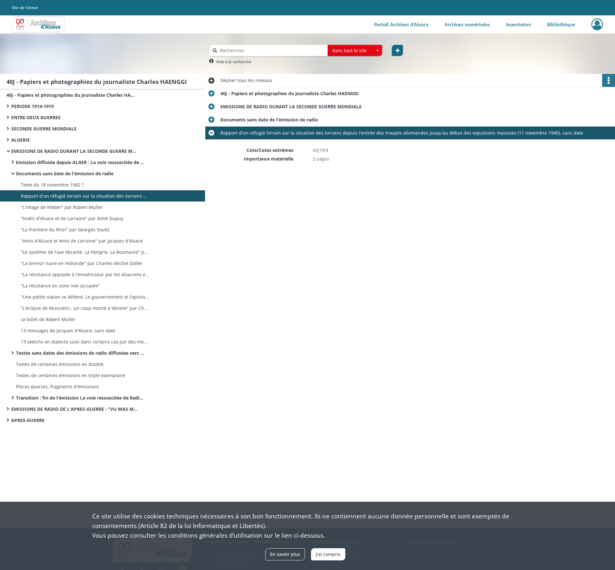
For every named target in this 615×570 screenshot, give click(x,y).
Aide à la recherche (233, 61)
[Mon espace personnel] (597, 24)
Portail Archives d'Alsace (401, 24)
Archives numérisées (467, 24)
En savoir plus (285, 554)
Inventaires (518, 24)
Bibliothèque (561, 24)
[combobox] (355, 50)
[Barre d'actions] (608, 80)
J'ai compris (328, 554)
